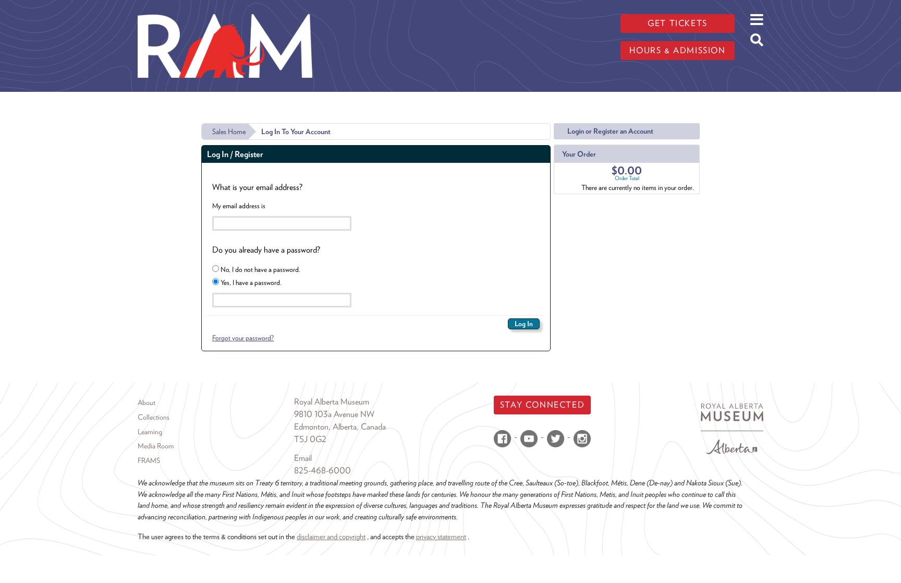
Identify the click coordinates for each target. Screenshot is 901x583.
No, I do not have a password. (259, 269)
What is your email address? (257, 187)
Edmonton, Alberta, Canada (340, 427)
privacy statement (441, 536)
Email (303, 458)
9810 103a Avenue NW (334, 414)
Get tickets (678, 23)
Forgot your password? (243, 338)
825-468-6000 (322, 470)
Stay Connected (542, 405)
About (146, 402)
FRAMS (149, 460)
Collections (153, 417)
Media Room (156, 446)
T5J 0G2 (310, 439)
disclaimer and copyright (331, 536)
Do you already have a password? (266, 250)
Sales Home (229, 131)
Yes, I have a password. (250, 282)
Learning (150, 431)
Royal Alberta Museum (331, 402)
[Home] (225, 8)
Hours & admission (677, 50)
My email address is (238, 205)
